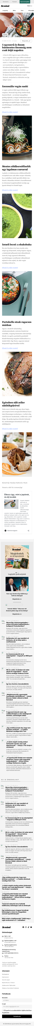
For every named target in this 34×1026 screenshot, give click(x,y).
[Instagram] (26, 927)
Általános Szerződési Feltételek (10, 988)
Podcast (14, 1)
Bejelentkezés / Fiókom (8, 982)
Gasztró (5, 34)
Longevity (5, 10)
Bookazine (6, 1)
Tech (22, 10)
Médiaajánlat (5, 974)
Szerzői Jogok (6, 979)
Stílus (14, 10)
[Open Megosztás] (29, 41)
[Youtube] (31, 927)
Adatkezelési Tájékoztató (8, 985)
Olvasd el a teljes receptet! (10, 268)
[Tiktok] (28, 927)
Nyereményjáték (24, 1)
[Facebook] (23, 927)
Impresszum (5, 977)
